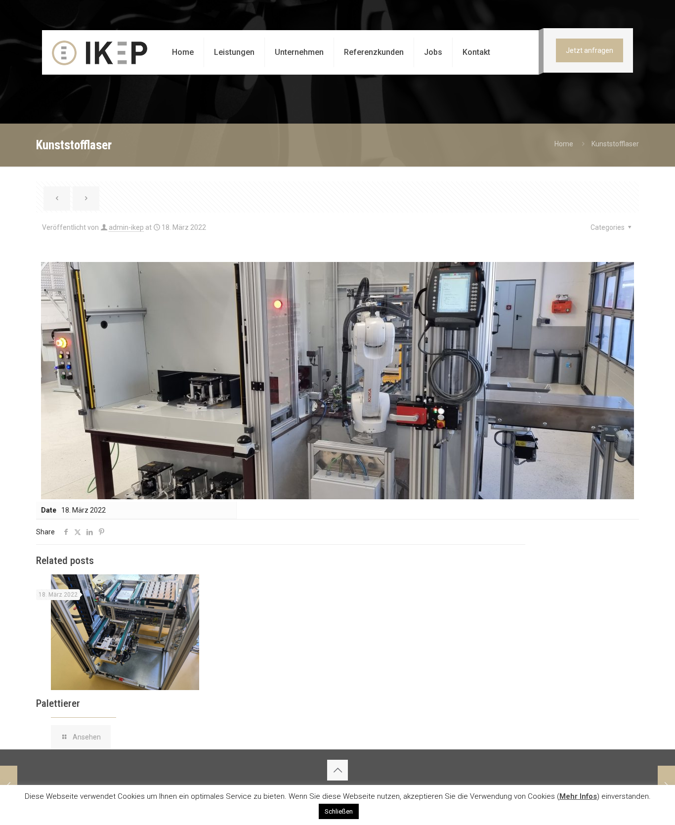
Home (563, 144)
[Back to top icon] (337, 770)
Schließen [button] (339, 811)
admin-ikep (126, 227)
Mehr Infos (578, 796)
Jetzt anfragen (589, 50)
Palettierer (58, 703)
